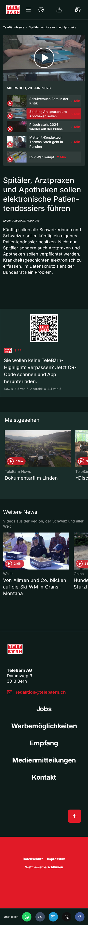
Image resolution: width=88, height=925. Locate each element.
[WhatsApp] (26, 916)
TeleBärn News (13, 27)
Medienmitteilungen (44, 760)
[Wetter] (59, 9)
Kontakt (44, 777)
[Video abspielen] (44, 58)
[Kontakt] (78, 9)
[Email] (53, 916)
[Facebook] (79, 916)
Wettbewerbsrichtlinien (44, 867)
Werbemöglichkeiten (44, 726)
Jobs (44, 709)
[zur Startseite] (13, 9)
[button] (40, 916)
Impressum (56, 859)
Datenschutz (33, 859)
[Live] (41, 9)
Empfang (44, 743)
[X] (66, 916)
